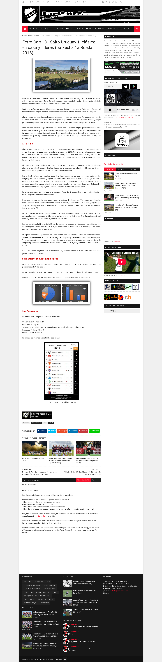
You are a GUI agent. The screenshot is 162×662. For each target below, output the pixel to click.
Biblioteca (70, 2)
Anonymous (74, 624)
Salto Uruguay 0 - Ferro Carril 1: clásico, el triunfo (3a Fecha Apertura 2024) (60, 460)
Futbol (110, 169)
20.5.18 (51, 423)
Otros (70, 29)
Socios (79, 2)
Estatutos (51, 2)
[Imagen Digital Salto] (121, 289)
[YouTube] (109, 2)
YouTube (123, 275)
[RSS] (116, 2)
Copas (81, 29)
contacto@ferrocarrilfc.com (119, 591)
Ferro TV (60, 29)
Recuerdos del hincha (45, 599)
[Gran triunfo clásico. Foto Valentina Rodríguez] (61, 93)
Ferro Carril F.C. (83, 480)
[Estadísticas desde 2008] (61, 305)
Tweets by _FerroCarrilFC (113, 164)
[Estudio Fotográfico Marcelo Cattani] (114, 289)
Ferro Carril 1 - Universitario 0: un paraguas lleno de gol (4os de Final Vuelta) (46, 624)
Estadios (100, 29)
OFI (90, 29)
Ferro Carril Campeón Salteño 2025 (33, 459)
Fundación (41, 2)
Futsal (134, 169)
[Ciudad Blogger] (128, 300)
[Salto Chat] (114, 300)
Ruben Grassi (44, 603)
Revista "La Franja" (30, 603)
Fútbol (34, 29)
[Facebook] (103, 2)
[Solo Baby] (128, 289)
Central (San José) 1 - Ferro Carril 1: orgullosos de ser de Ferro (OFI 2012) (85, 602)
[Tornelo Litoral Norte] (121, 300)
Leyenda (126, 29)
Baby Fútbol (28, 582)
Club (33, 2)
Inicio (26, 2)
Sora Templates (56, 659)
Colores (113, 29)
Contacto (87, 2)
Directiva (61, 2)
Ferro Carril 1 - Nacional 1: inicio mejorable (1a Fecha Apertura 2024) (126, 207)
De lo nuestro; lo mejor (32, 585)
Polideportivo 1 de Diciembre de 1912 (37, 596)
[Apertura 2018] (61, 399)
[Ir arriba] (65, 659)
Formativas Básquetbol (32, 589)
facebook (95, 480)
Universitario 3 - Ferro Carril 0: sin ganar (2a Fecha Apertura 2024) (87, 460)
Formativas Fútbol (49, 589)
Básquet (47, 29)
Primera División (33, 36)
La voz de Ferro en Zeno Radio (124, 118)
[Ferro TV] (122, 150)
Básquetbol (39, 582)
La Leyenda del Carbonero (40, 592)
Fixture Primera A (49, 585)
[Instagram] (112, 2)
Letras (55, 592)
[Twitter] (106, 2)
